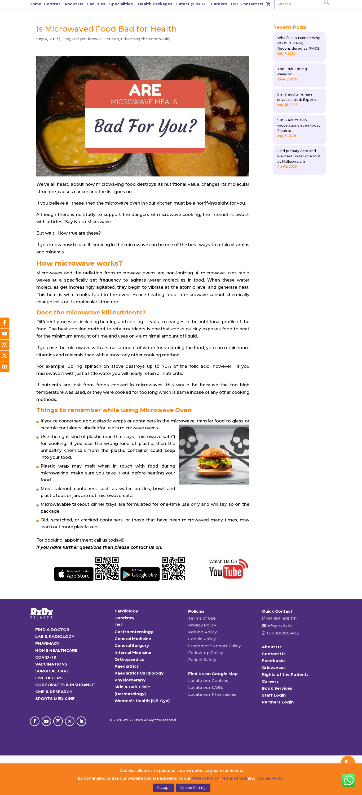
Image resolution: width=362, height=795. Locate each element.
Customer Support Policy (214, 645)
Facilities (96, 4)
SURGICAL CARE (52, 670)
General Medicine (132, 638)
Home (35, 4)
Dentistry (124, 617)
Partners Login (278, 702)
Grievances (274, 667)
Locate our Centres (208, 680)
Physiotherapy (129, 679)
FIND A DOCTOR (52, 629)
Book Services (277, 688)
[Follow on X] (69, 721)
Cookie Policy (202, 638)
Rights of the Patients (285, 674)
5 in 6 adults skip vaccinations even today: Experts (299, 125)
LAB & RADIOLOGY (54, 636)
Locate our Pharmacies (212, 694)
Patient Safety (202, 659)
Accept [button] (163, 787)
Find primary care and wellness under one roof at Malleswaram (298, 156)
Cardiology (126, 610)
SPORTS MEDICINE (55, 698)
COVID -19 (45, 657)
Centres (52, 4)
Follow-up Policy (205, 652)
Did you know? (86, 39)
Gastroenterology (133, 631)
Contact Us (251, 4)
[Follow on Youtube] (46, 721)
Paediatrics (126, 666)
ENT (118, 624)
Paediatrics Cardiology (139, 673)
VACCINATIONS (51, 664)
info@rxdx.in (279, 625)
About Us (73, 4)
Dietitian (110, 39)
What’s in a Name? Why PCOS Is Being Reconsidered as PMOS (298, 43)
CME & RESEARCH (54, 691)
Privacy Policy (202, 625)
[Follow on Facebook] (34, 721)
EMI (234, 4)
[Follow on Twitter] (4, 356)
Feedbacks (274, 660)
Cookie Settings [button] (193, 787)
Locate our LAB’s (205, 687)
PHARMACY (47, 643)
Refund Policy (202, 631)
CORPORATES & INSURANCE (65, 684)
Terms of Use (202, 618)
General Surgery (131, 645)
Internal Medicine (132, 652)
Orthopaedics (129, 659)
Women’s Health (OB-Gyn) (142, 700)
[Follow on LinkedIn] (81, 721)
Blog (65, 39)
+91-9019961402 (282, 633)
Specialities (121, 4)
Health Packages (155, 4)
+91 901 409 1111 (281, 618)
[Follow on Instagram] (58, 721)
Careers (219, 4)
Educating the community (145, 39)
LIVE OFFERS (49, 677)
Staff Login (274, 695)
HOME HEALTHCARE (56, 650)
